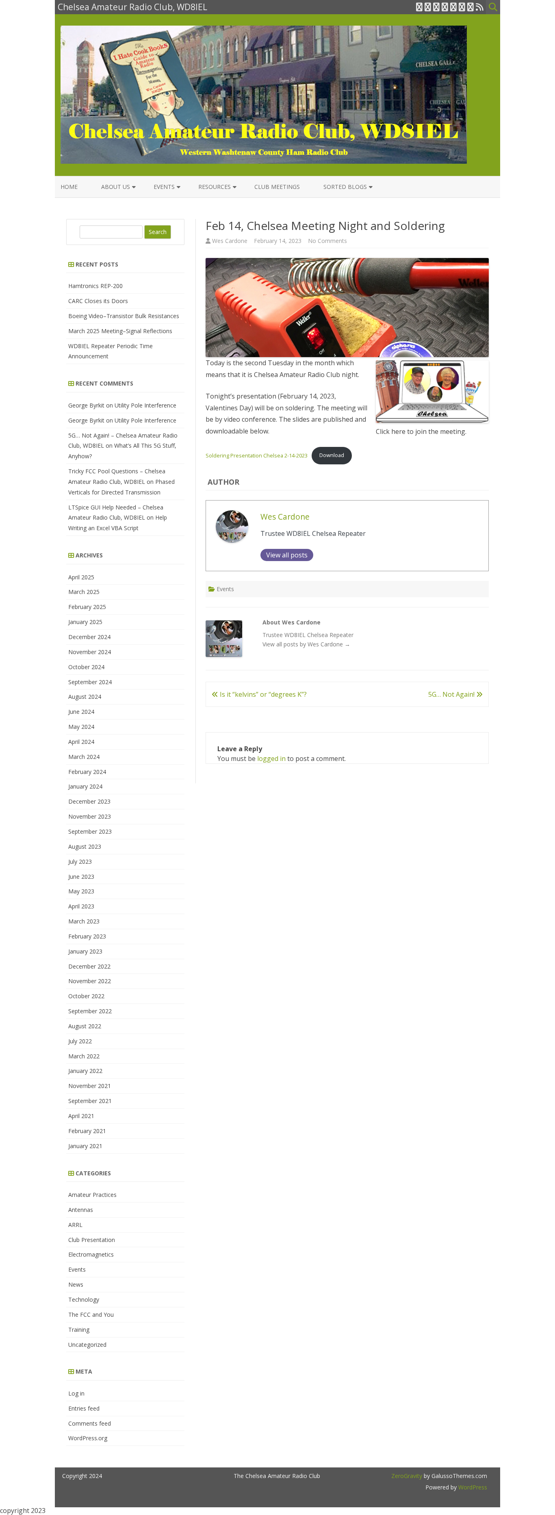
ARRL (75, 1225)
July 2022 (80, 1041)
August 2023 (84, 846)
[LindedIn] (445, 7)
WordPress (472, 1487)
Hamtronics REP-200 (95, 286)
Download (331, 455)
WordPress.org (87, 1438)
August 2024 (84, 696)
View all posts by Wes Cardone (306, 644)
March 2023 (84, 921)
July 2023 (80, 861)
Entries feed (84, 1408)
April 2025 (81, 577)
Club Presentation (91, 1240)
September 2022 (90, 1011)
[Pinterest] (470, 7)
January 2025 (85, 622)
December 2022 (89, 966)
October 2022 (86, 996)
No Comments (327, 241)
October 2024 (86, 667)
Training (78, 1329)
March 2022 (84, 1056)
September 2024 (90, 682)
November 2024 (89, 652)
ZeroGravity (406, 1476)
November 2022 (89, 981)
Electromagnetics (91, 1254)
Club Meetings (277, 187)
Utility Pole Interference (145, 405)
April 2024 (81, 742)
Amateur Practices (92, 1195)
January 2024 (85, 786)
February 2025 (87, 607)
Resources (214, 187)
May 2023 (81, 891)
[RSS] (479, 7)
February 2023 (87, 936)
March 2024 (84, 757)
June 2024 (81, 711)
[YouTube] (453, 7)
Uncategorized (87, 1344)
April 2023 (81, 906)
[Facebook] (428, 7)
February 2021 (87, 1131)
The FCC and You (91, 1314)
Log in (76, 1393)
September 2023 (90, 831)
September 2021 (90, 1101)
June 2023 (81, 876)
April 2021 (81, 1116)
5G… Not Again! (452, 694)
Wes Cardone (229, 241)
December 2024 (89, 637)
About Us (115, 187)
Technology (83, 1299)
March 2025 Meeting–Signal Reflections (120, 331)
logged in (271, 758)
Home (69, 187)
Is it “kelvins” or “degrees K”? (262, 694)
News (75, 1284)
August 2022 (84, 1026)
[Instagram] (462, 7)
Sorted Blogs (345, 187)
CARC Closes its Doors (98, 301)
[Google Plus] (436, 7)
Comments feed (89, 1423)
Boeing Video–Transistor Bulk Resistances (123, 316)
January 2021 (85, 1146)
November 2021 (89, 1086)
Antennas (80, 1210)
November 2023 (89, 816)
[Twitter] (419, 7)
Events (164, 187)
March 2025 (84, 592)
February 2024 (87, 772)
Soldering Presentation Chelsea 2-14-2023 (257, 455)
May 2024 (81, 726)
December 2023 (89, 801)
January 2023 (85, 951)
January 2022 (85, 1071)
